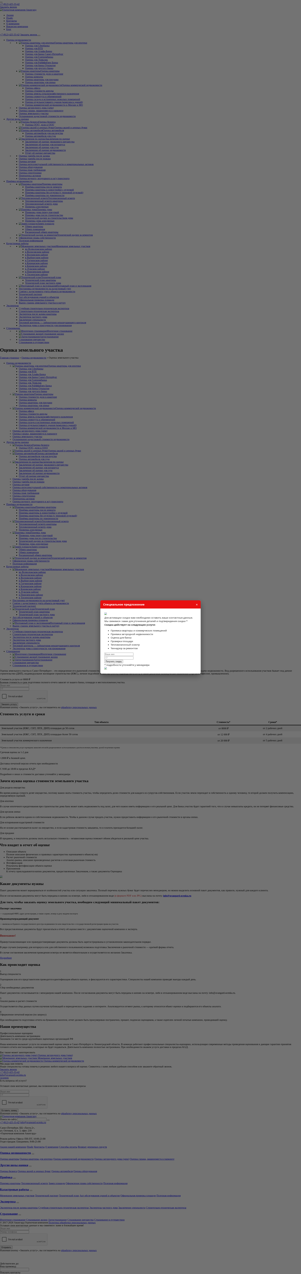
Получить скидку (114, 661)
